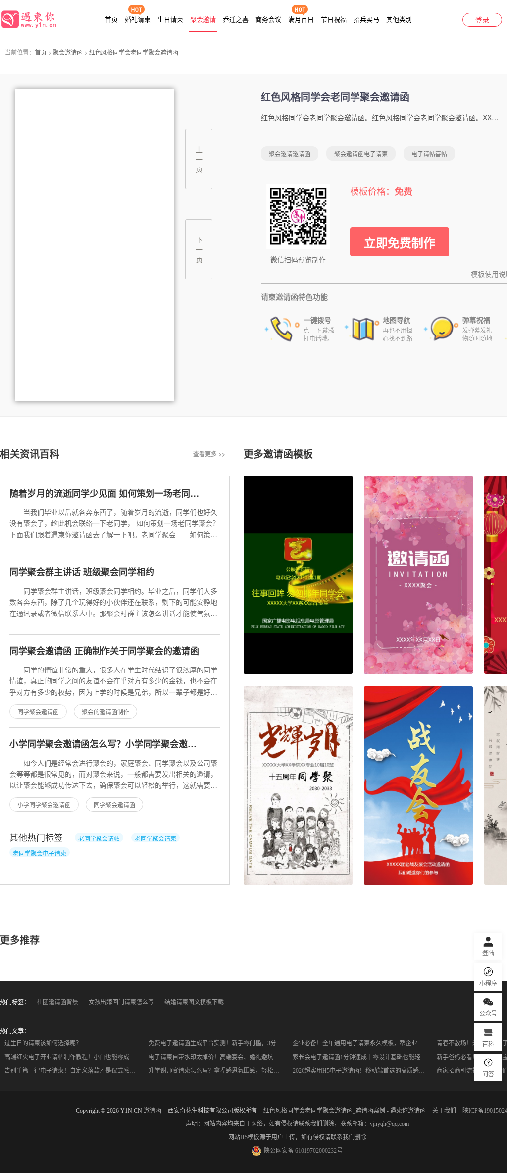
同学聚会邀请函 (38, 711)
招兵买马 (366, 19)
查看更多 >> (209, 453)
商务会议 (268, 19)
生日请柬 (170, 19)
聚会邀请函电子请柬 (361, 153)
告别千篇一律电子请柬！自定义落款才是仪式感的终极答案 (73, 1070)
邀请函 (152, 1110)
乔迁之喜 (236, 19)
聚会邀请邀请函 (289, 153)
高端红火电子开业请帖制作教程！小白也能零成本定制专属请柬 (73, 1057)
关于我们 (444, 1110)
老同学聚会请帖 (99, 838)
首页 (111, 19)
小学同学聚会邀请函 (44, 804)
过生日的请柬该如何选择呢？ (43, 1043)
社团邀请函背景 (57, 1002)
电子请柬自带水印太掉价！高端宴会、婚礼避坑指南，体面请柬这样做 (218, 1057)
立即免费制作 (399, 242)
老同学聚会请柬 (155, 838)
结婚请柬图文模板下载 (194, 1002)
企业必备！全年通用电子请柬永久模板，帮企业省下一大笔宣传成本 (362, 1043)
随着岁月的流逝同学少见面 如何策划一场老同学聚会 (113, 493)
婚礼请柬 (138, 19)
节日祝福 (334, 19)
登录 (482, 20)
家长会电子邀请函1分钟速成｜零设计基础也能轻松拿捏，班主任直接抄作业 (362, 1057)
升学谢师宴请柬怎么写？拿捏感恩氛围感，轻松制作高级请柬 (218, 1070)
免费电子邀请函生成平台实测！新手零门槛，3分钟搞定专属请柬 (218, 1043)
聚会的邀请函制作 (105, 711)
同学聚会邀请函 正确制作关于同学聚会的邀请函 (104, 650)
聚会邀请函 (68, 52)
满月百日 (301, 19)
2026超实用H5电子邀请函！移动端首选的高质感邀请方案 (362, 1070)
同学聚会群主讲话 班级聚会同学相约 (81, 571)
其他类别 (399, 19)
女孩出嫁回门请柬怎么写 (121, 1002)
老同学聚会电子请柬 (39, 853)
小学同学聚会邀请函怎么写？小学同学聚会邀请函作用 (116, 743)
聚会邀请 (203, 19)
